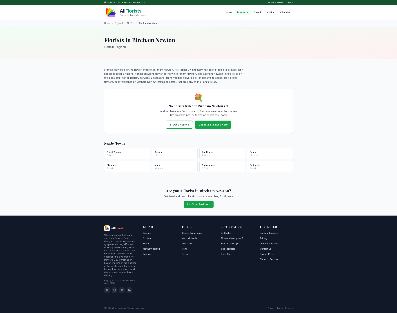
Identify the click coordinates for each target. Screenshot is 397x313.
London (147, 254)
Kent (184, 248)
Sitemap (289, 308)
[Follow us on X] (122, 290)
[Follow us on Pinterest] (129, 290)
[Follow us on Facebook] (107, 290)
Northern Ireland (151, 248)
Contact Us (265, 248)
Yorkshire (187, 243)
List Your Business (275, 2)
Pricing (263, 238)
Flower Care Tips (230, 243)
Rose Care (226, 254)
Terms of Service (269, 259)
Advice (270, 12)
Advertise (285, 12)
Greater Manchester (192, 233)
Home (228, 12)
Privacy (271, 308)
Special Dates (228, 248)
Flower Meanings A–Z (232, 238)
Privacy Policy (267, 254)
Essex (185, 254)
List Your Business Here (213, 124)
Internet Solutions (269, 243)
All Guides (226, 233)
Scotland (147, 238)
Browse (241, 12)
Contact (289, 2)
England (147, 233)
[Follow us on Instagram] (114, 290)
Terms (280, 308)
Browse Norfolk (179, 124)
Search (258, 12)
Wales (146, 243)
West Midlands (189, 238)
